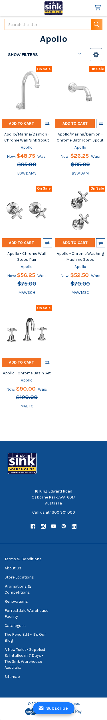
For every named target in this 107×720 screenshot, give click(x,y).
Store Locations (19, 577)
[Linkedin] (74, 526)
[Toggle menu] (8, 8)
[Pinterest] (63, 526)
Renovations (16, 601)
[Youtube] (53, 526)
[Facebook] (33, 526)
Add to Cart (21, 123)
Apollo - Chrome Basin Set (27, 373)
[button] (96, 54)
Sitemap (12, 676)
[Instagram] (43, 526)
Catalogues (15, 625)
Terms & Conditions (23, 559)
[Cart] (98, 8)
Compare (47, 123)
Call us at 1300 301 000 (53, 512)
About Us (13, 568)
